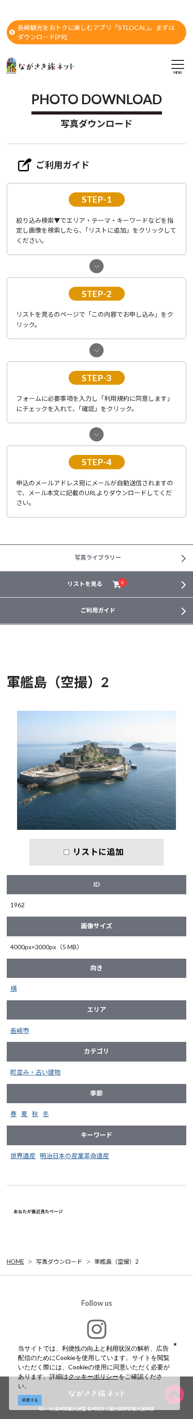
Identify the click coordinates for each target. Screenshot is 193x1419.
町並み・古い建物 (35, 1072)
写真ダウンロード (59, 1261)
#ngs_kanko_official (97, 1349)
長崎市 (19, 1030)
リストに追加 (98, 852)
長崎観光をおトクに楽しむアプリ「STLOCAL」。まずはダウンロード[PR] (96, 32)
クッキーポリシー (93, 1376)
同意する (30, 1400)
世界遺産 (22, 1156)
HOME (15, 1261)
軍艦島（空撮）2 (116, 1261)
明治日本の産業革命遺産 (74, 1156)
